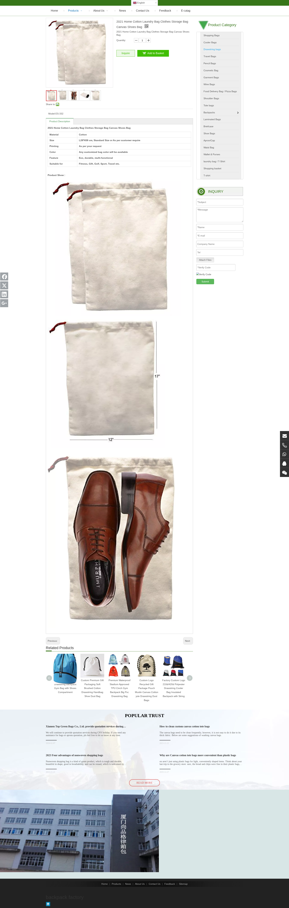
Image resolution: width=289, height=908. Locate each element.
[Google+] (4, 303)
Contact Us (154, 884)
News (128, 884)
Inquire (126, 53)
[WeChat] (284, 472)
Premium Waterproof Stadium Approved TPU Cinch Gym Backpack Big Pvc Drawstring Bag (119, 688)
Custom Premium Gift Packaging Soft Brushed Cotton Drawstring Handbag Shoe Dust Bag (92, 688)
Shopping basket (212, 168)
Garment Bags (211, 77)
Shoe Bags (209, 133)
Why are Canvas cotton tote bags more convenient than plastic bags (198, 755)
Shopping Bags (212, 35)
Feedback (169, 884)
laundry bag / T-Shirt (214, 161)
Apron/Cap (209, 140)
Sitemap (183, 884)
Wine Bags (209, 84)
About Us (140, 884)
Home (104, 884)
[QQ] (284, 463)
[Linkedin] (48, 904)
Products (116, 884)
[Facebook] (4, 277)
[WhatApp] (284, 454)
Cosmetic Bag (211, 70)
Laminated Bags (212, 119)
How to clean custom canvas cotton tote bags (185, 726)
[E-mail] (284, 435)
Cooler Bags (210, 42)
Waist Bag (209, 147)
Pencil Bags (210, 63)
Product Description (59, 121)
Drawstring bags (212, 49)
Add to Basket (155, 53)
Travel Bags (210, 56)
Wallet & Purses (212, 154)
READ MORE (144, 782)
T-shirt (207, 175)
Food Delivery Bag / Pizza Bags (220, 91)
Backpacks (209, 112)
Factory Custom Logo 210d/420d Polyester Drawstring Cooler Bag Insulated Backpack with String (173, 688)
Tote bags (209, 105)
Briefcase (208, 126)
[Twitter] (4, 285)
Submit (205, 281)
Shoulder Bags (211, 98)
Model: (52, 113)
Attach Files (205, 260)
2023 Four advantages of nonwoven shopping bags (74, 755)
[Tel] (284, 445)
